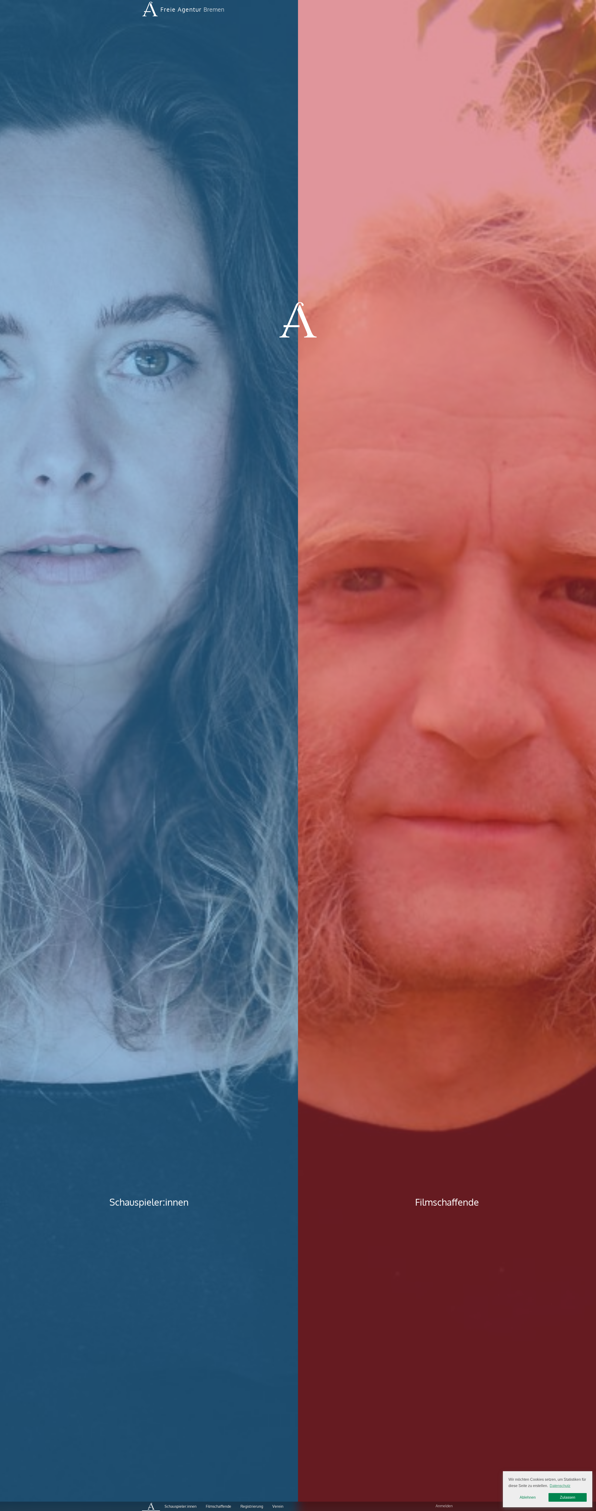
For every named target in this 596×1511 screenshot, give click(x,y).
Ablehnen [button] (528, 1497)
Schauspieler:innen (149, 1202)
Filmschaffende (447, 1202)
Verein (277, 1506)
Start (151, 1506)
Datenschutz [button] (560, 1486)
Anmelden (444, 1506)
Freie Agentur (181, 9)
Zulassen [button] (567, 1497)
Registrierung (251, 1506)
